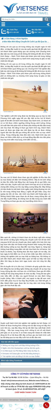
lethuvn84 (8, 32)
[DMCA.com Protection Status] (25, 395)
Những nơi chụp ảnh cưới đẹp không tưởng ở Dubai (21, 345)
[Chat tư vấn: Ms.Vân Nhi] (33, 32)
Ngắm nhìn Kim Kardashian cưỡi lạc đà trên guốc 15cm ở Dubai (21, 348)
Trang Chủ (25, 7)
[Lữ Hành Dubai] (2, 38)
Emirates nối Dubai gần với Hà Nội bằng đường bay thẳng (21, 354)
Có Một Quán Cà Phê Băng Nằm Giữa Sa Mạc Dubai (21, 351)
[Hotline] (46, 405)
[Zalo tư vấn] (46, 397)
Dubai (26, 121)
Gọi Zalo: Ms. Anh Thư (4, 31)
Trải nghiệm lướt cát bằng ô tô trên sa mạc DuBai (20, 356)
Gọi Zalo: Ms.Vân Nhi (28, 31)
